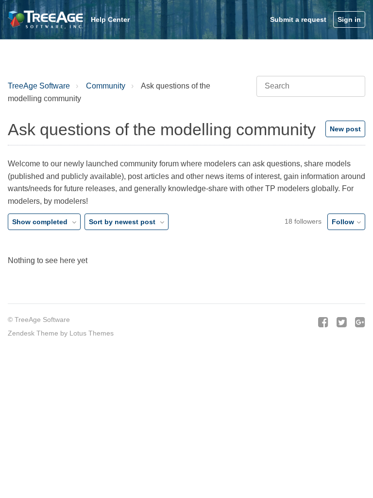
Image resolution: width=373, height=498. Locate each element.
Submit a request (298, 19)
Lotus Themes (91, 333)
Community (105, 86)
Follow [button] (343, 222)
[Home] (46, 19)
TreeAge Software (39, 86)
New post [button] (345, 129)
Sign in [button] (349, 19)
